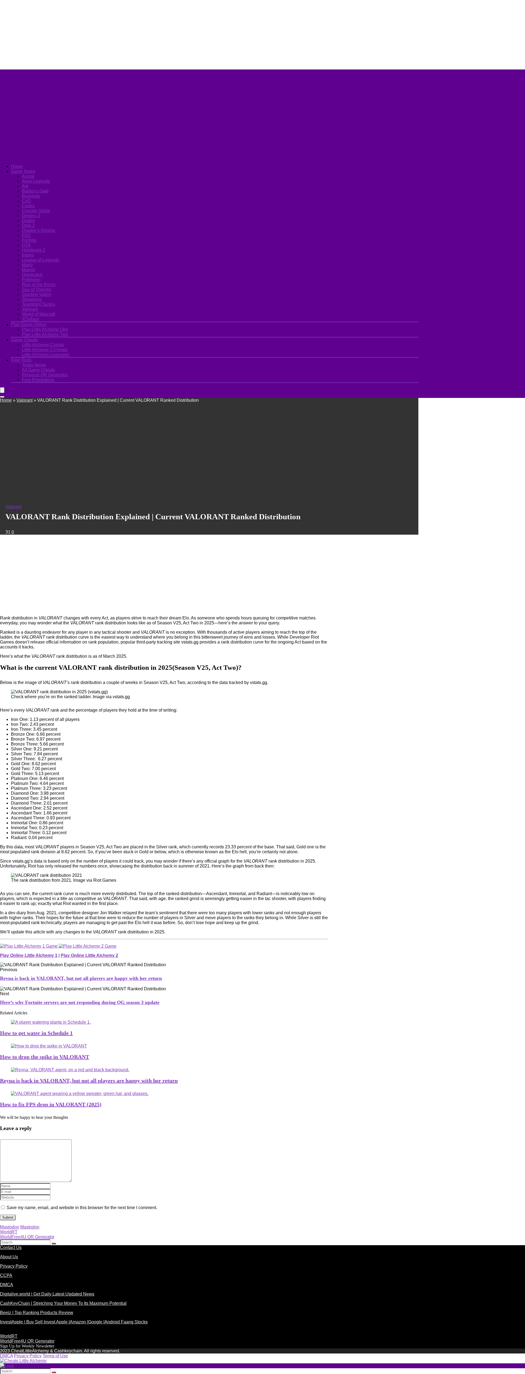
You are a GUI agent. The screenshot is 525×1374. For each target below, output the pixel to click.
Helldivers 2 (33, 250)
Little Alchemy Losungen (45, 354)
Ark (25, 186)
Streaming (32, 299)
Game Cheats (24, 339)
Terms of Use (55, 1355)
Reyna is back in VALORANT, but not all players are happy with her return (81, 978)
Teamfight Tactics (38, 304)
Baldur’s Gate (35, 191)
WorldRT (9, 1232)
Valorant (30, 309)
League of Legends (40, 260)
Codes (28, 205)
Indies (28, 255)
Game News (23, 171)
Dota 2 (28, 225)
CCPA (6, 1275)
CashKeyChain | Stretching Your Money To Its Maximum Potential (63, 1303)
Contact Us (11, 1247)
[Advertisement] (132, 34)
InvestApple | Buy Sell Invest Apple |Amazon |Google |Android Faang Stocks (74, 1322)
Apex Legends (36, 181)
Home (17, 166)
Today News (34, 365)
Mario (27, 265)
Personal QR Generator (45, 374)
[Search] (2, 397)
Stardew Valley (36, 294)
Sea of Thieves (36, 289)
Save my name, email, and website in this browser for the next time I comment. (82, 1207)
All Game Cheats (38, 370)
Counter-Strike (36, 210)
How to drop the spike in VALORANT (44, 1057)
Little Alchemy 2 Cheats (45, 349)
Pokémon (31, 279)
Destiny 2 (31, 215)
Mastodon (9, 1227)
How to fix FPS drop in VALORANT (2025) (50, 1104)
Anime (28, 176)
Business (31, 196)
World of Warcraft (38, 314)
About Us (9, 1256)
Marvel (28, 269)
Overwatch (32, 274)
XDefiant (30, 319)
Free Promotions (38, 379)
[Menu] (2, 390)
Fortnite (29, 240)
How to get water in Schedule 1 (36, 1033)
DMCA (6, 1284)
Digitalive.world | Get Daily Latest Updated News (47, 1294)
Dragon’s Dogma (38, 230)
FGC (26, 235)
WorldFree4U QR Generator (27, 1237)
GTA (26, 245)
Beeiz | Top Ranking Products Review (36, 1312)
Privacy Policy (14, 1266)
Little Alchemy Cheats (43, 344)
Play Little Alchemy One (45, 329)
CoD (26, 201)
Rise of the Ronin (39, 284)
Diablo (28, 220)
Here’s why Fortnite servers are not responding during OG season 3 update (79, 1002)
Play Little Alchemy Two (45, 334)
